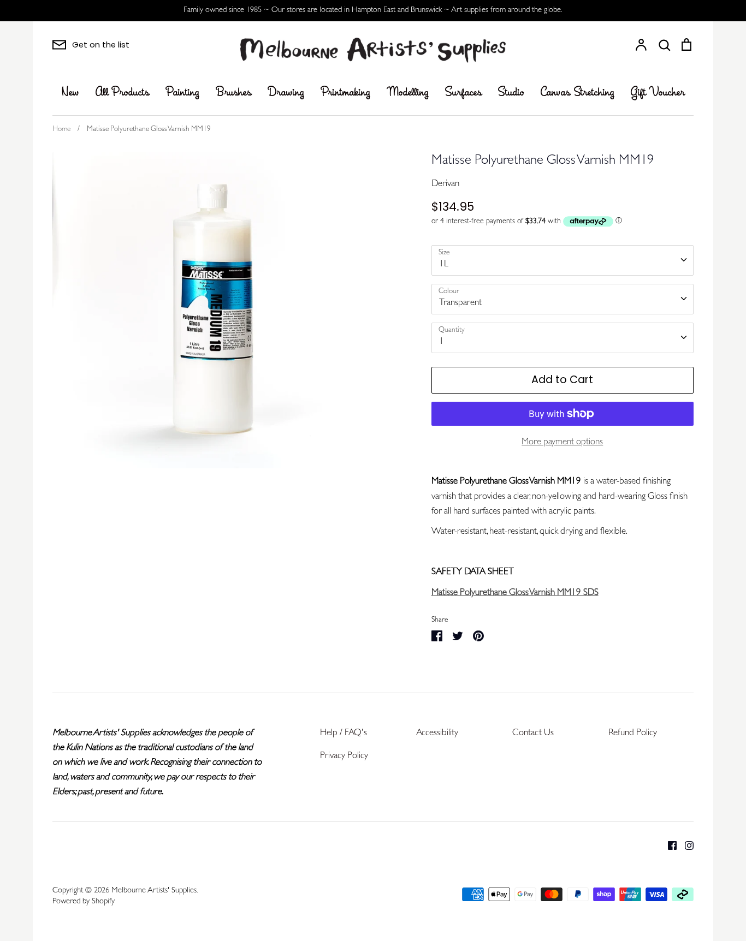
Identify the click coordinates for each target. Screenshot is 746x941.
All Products (122, 93)
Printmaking (345, 93)
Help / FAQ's (343, 733)
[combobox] (562, 260)
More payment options (562, 442)
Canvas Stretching (577, 93)
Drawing (286, 93)
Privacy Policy (344, 756)
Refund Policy (632, 733)
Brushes (233, 93)
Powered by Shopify (83, 902)
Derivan (445, 184)
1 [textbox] (441, 342)
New (70, 93)
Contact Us (533, 733)
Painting (182, 93)
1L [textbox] (443, 264)
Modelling (408, 93)
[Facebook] (668, 845)
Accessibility (437, 733)
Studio (511, 93)
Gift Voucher (658, 93)
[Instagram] (685, 845)
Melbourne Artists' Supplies (154, 891)
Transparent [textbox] (460, 303)
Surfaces (463, 93)
